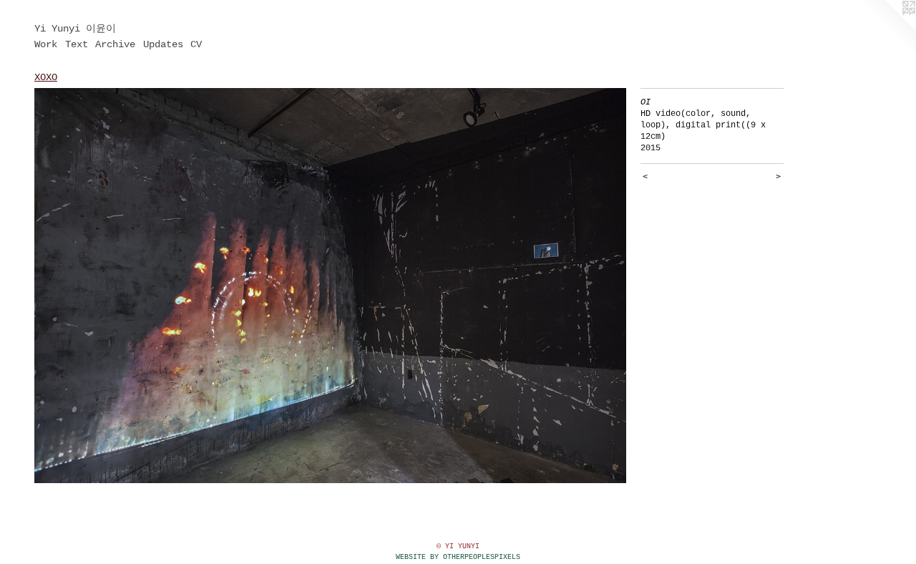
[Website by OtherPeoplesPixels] (887, 28)
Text (76, 44)
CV (196, 44)
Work (45, 44)
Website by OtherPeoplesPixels (458, 557)
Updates (163, 44)
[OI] (330, 285)
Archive (115, 44)
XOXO (45, 77)
